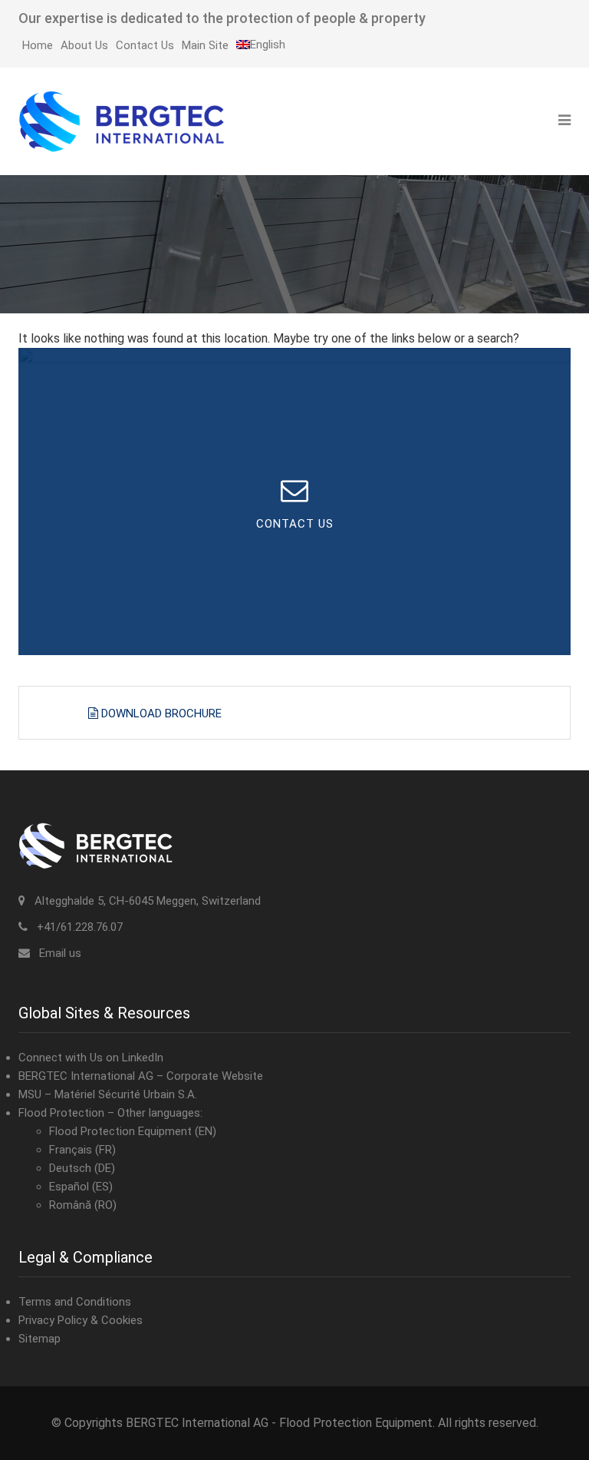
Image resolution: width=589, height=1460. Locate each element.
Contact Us (145, 45)
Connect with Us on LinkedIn (90, 1057)
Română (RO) (83, 1205)
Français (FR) (82, 1150)
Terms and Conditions (74, 1302)
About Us (84, 45)
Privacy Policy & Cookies (80, 1320)
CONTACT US (295, 524)
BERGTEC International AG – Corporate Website (140, 1076)
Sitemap (39, 1339)
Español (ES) (81, 1186)
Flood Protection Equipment (120, 1131)
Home (37, 45)
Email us (60, 953)
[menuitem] (260, 44)
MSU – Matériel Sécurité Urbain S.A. (107, 1094)
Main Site (205, 45)
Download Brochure (160, 713)
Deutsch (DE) (82, 1168)
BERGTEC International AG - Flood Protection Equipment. (280, 1422)
